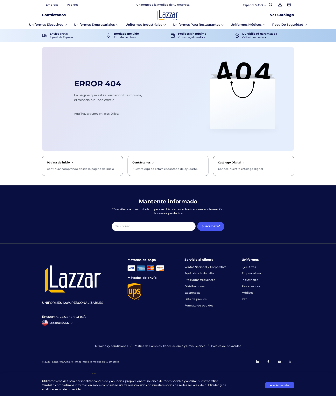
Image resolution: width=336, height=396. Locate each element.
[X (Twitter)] (290, 362)
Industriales (250, 280)
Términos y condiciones (111, 346)
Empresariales (252, 273)
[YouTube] (279, 362)
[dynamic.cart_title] (289, 4)
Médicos (247, 292)
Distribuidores (195, 286)
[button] (47, 25)
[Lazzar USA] (167, 15)
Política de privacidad (226, 346)
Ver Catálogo (282, 15)
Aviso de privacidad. (69, 389)
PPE (244, 299)
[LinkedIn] (257, 362)
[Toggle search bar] (270, 4)
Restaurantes (251, 286)
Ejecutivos (249, 267)
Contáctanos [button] (54, 15)
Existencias (192, 292)
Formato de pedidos (199, 305)
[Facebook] (268, 362)
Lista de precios (195, 299)
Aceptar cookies (279, 385)
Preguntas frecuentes (200, 280)
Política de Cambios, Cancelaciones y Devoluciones (169, 346)
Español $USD (59, 323)
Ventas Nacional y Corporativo (205, 267)
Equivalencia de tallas (200, 273)
